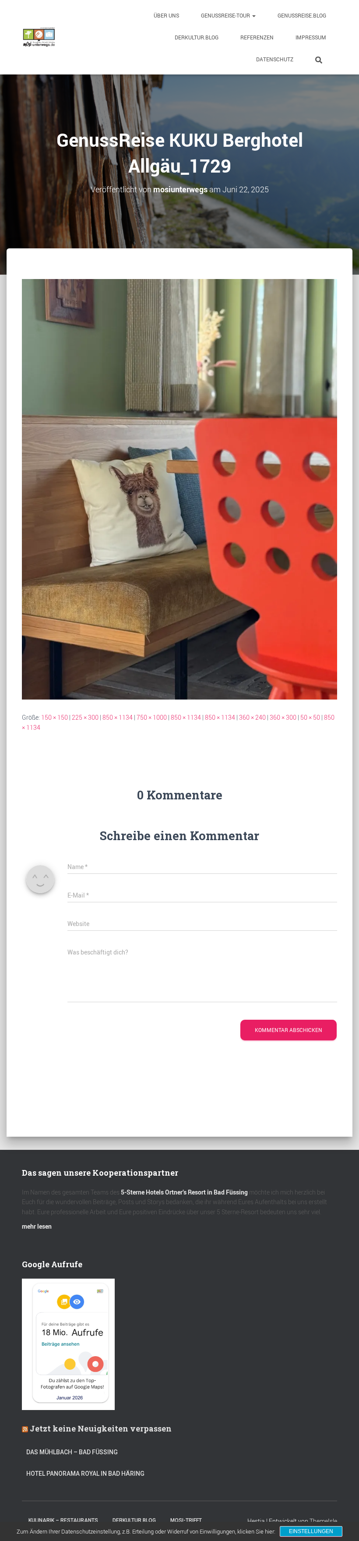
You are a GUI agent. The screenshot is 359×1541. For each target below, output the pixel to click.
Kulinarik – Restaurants (63, 1520)
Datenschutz (274, 59)
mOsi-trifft (186, 1520)
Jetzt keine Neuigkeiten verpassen (101, 1428)
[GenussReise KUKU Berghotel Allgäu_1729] (179, 488)
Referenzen (257, 37)
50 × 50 (310, 717)
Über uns (166, 15)
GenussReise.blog (302, 15)
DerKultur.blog (196, 37)
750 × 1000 (152, 717)
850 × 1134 (117, 717)
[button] (253, 15)
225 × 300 (85, 717)
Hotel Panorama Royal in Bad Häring (85, 1473)
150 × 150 (54, 717)
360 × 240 (252, 717)
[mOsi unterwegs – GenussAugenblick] (39, 37)
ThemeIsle (323, 1521)
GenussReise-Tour (226, 15)
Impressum (311, 37)
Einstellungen (311, 1531)
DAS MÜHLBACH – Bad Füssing (72, 1452)
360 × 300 (283, 717)
